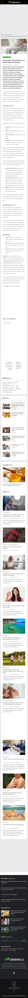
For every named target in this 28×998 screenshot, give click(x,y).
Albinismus (5, 387)
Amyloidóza (18, 388)
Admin (14, 992)
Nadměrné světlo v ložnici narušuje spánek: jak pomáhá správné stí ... (17, 405)
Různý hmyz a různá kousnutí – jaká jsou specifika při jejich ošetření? (12, 793)
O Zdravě (14, 982)
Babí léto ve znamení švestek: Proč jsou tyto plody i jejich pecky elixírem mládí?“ (18, 928)
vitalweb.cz (3, 948)
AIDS (13, 385)
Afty (14, 383)
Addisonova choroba (13, 382)
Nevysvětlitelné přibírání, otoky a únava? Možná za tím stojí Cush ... (18, 437)
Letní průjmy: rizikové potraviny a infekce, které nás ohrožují (14, 36)
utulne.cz (8, 948)
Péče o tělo (5, 822)
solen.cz (8, 286)
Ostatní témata (6, 512)
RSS (14, 990)
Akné (17, 385)
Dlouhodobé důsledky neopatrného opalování (13, 824)
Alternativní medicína (8, 700)
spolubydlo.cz (21, 948)
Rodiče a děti (6, 667)
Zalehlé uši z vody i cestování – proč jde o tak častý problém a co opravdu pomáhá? (13, 515)
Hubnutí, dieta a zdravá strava (10, 544)
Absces (4, 382)
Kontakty (14, 984)
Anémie (15, 390)
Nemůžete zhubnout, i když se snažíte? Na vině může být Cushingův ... (18, 453)
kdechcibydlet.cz (4, 950)
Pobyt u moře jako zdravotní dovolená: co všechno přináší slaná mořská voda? (12, 638)
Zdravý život (6, 571)
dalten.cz (14, 950)
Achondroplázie (7, 385)
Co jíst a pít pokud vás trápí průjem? (9, 894)
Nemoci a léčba (8, 34)
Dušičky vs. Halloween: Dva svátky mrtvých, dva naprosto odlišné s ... (17, 429)
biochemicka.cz (14, 948)
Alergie (11, 387)
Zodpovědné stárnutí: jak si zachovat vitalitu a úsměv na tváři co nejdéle (13, 574)
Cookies (14, 986)
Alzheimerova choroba (8, 388)
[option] (14, 477)
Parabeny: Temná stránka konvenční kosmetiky (13, 759)
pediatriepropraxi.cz (15, 286)
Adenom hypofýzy (7, 383)
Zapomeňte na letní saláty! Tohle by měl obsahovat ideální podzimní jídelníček (19, 912)
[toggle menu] (2, 2)
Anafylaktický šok (7, 390)
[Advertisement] (14, 18)
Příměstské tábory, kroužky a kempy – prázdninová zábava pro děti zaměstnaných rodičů (13, 671)
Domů (2, 34)
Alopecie (17, 387)
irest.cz (10, 950)
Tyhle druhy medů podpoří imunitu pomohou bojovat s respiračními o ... (17, 414)
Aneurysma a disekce (8, 392)
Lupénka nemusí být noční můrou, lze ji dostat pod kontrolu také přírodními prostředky (13, 703)
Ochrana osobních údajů (14, 988)
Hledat (24, 940)
